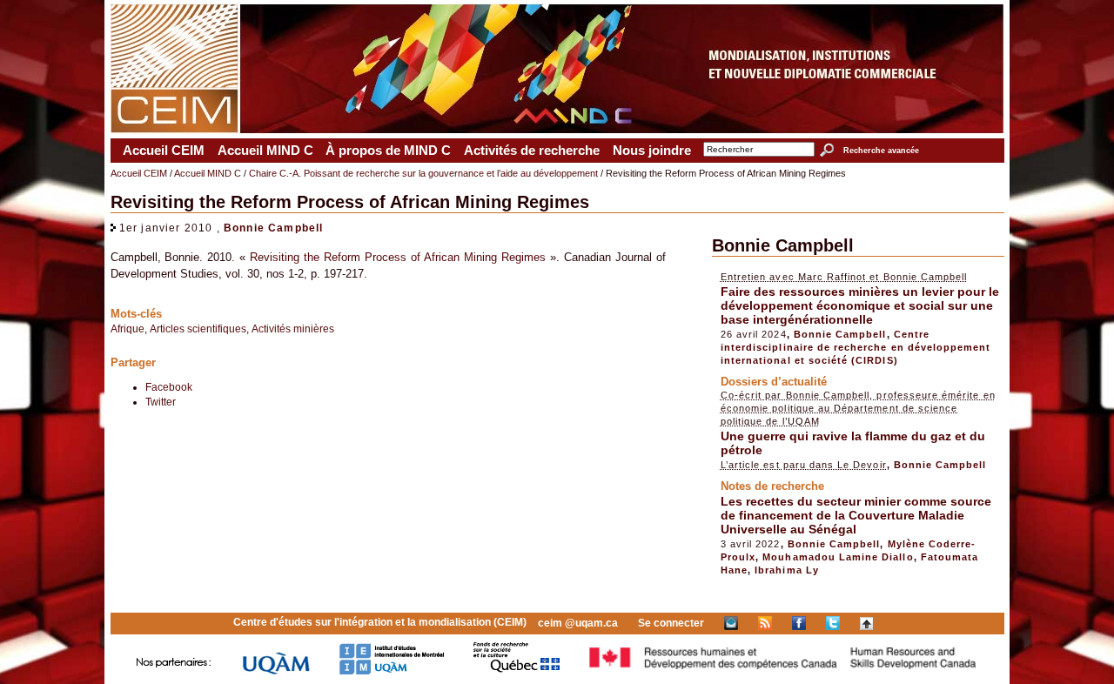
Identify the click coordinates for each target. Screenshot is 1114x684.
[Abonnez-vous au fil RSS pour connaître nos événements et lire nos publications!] (765, 623)
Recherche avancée (880, 150)
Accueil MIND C (265, 151)
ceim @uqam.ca (578, 623)
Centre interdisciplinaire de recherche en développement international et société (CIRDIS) (856, 347)
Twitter (160, 401)
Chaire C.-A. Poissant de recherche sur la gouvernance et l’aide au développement (423, 173)
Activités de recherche (532, 151)
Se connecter (671, 623)
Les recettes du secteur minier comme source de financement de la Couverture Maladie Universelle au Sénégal (856, 515)
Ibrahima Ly (787, 570)
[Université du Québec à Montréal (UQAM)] (276, 671)
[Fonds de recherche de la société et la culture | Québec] (516, 671)
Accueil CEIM (164, 151)
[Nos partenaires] (174, 671)
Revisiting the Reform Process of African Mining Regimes (398, 257)
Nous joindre (652, 151)
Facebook (168, 386)
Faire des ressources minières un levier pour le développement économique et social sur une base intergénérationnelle (860, 305)
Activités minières (293, 328)
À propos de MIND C (388, 151)
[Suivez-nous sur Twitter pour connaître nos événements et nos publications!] (833, 623)
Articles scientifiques (198, 328)
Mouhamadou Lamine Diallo (837, 557)
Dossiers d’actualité (774, 381)
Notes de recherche (772, 486)
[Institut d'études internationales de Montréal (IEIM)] (392, 671)
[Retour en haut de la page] (866, 623)
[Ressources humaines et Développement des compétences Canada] (783, 671)
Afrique (127, 328)
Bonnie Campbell (274, 227)
